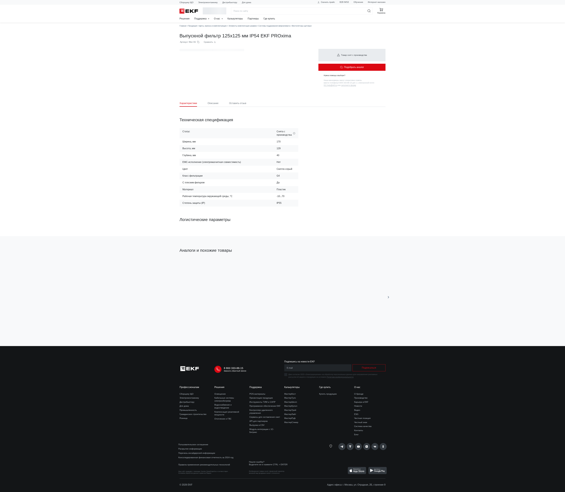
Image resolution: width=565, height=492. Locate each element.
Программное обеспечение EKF (265, 406)
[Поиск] (369, 10)
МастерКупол (290, 406)
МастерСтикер (291, 422)
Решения (185, 18)
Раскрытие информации (190, 449)
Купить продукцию (328, 394)
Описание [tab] (213, 103)
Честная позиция (362, 418)
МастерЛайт (290, 414)
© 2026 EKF (186, 484)
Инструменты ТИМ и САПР (262, 402)
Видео (357, 410)
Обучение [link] (358, 2)
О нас (217, 18)
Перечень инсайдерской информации (196, 453)
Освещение (220, 394)
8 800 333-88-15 (233, 368)
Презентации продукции (261, 398)
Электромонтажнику (208, 2)
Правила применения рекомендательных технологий (204, 464)
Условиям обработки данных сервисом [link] (192, 473)
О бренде (358, 394)
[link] (341, 446)
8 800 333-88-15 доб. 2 (348, 83)
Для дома (246, 2)
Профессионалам (189, 387)
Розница (183, 418)
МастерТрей (290, 410)
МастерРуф (290, 418)
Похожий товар (190, 264)
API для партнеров (258, 421)
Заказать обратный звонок (235, 371)
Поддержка (200, 18)
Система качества (363, 426)
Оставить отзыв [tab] (237, 103)
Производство (361, 398)
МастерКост (290, 394)
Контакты (358, 430)
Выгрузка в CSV (256, 425)
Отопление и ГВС (222, 419)
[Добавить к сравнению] (222, 327)
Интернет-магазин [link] (376, 2)
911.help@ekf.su (330, 85)
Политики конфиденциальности (340, 377)
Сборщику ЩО (186, 2)
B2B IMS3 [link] (344, 2)
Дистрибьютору (229, 2)
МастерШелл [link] (290, 402)
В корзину (196, 327)
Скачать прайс (327, 2)
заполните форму (348, 85)
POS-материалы (257, 394)
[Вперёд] (388, 297)
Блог (356, 434)
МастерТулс (290, 398)
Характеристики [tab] (188, 103)
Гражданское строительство (193, 414)
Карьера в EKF (361, 402)
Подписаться (369, 367)
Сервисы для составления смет (264, 417)
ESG (356, 414)
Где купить (269, 18)
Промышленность (188, 410)
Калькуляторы (235, 18)
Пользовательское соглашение (193, 444)
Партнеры (253, 18)
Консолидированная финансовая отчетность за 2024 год (205, 457)
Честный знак (360, 422)
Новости (358, 406)
